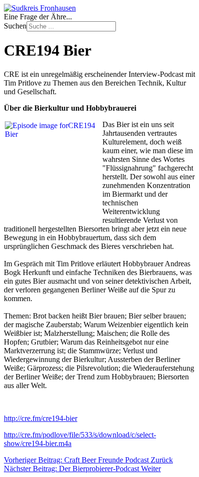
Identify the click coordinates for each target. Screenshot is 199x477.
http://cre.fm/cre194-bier (40, 418)
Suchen (15, 26)
